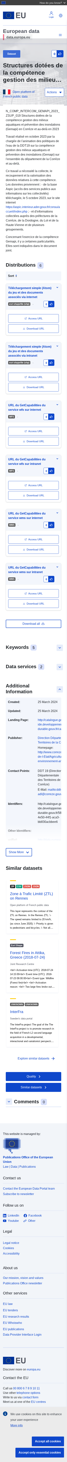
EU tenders (10, 1310)
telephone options (28, 1392)
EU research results (16, 1316)
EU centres (38, 1401)
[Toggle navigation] (59, 35)
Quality (31, 1076)
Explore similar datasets (36, 1058)
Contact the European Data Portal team (29, 1188)
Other (31, 1220)
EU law (8, 1303)
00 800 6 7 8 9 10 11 (26, 1388)
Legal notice (11, 1242)
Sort (11, 275)
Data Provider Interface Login (22, 1334)
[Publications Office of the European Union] (32, 1144)
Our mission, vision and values (23, 1277)
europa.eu (33, 1369)
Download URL (35, 328)
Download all (31, 623)
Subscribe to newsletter (18, 1194)
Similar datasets (31, 1087)
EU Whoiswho (12, 1322)
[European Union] (32, 1360)
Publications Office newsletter (22, 1283)
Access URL (35, 318)
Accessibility (11, 1253)
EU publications (13, 1329)
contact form (30, 1397)
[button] (53, 2)
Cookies (8, 1248)
